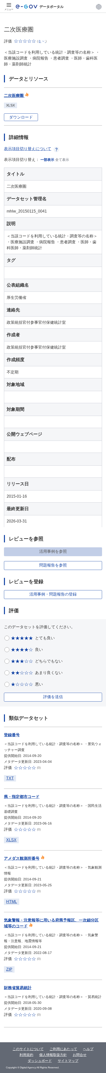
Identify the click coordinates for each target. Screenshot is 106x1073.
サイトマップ (68, 1061)
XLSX (11, 840)
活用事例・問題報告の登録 (53, 594)
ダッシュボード (40, 1061)
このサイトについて (28, 1049)
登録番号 (12, 735)
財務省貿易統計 (18, 988)
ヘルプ (88, 1049)
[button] (98, 6)
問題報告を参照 (53, 565)
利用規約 (26, 1055)
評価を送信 (53, 697)
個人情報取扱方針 (53, 1055)
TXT (10, 778)
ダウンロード (21, 117)
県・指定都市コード (21, 797)
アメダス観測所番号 (21, 858)
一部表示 (47, 160)
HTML (11, 902)
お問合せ (80, 1055)
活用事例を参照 (53, 551)
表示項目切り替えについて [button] (27, 149)
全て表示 (62, 160)
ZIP (9, 969)
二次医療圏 (14, 95)
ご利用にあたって (63, 1049)
